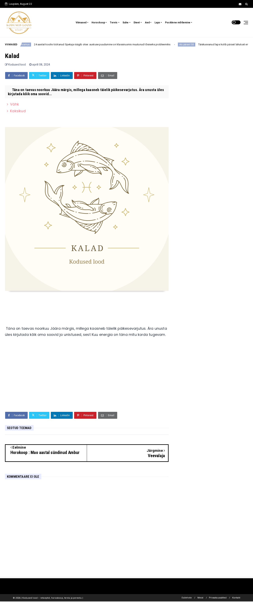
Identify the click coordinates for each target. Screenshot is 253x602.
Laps (157, 22)
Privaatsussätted (218, 598)
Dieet (137, 22)
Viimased (81, 22)
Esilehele (187, 598)
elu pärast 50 (180, 44)
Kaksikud (18, 111)
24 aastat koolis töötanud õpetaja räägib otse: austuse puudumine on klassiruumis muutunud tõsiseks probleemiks (95, 44)
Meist (200, 598)
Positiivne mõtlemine (177, 22)
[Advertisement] (87, 378)
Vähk (14, 104)
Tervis (113, 22)
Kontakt (236, 598)
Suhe (126, 22)
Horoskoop (98, 22)
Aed (147, 22)
